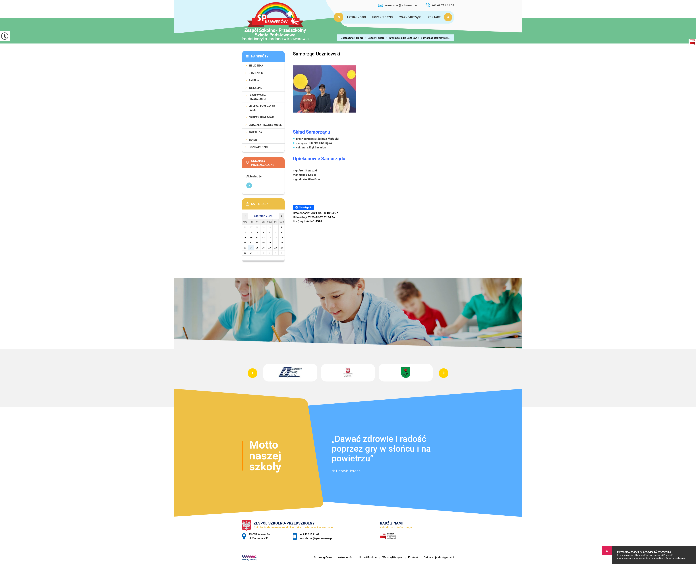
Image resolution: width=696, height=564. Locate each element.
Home (359, 38)
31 (251, 253)
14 (275, 237)
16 (245, 242)
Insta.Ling (255, 87)
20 (269, 242)
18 (257, 242)
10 (251, 237)
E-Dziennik (255, 73)
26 (263, 247)
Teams (252, 139)
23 (245, 247)
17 (251, 242)
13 (269, 237)
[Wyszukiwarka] (449, 17)
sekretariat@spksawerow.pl (402, 5)
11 (257, 237)
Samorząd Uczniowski (316, 54)
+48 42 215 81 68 (443, 5)
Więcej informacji (249, 185)
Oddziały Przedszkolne (265, 124)
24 (251, 247)
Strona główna (339, 17)
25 (257, 247)
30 (245, 253)
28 (275, 247)
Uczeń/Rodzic (382, 17)
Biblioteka (255, 65)
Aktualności (356, 17)
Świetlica (255, 132)
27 (269, 247)
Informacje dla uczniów (401, 38)
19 (263, 242)
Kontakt (434, 17)
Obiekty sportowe (261, 117)
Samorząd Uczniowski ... (434, 38)
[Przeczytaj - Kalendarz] (267, 205)
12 (263, 237)
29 (281, 247)
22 (281, 242)
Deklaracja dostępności (439, 557)
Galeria (253, 80)
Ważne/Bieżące (410, 17)
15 (281, 237)
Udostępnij (305, 207)
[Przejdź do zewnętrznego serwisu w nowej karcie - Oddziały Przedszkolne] (267, 164)
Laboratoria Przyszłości (257, 97)
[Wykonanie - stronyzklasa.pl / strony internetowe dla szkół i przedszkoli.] (249, 558)
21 (275, 242)
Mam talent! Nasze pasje (261, 108)
